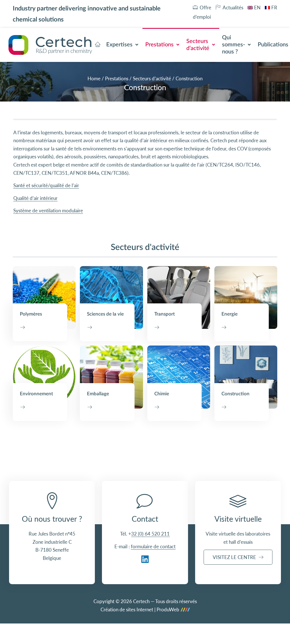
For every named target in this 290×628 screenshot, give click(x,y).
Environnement (36, 393)
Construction (235, 393)
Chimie (161, 393)
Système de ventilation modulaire (48, 210)
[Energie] (245, 297)
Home (94, 78)
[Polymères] (44, 297)
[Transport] (178, 297)
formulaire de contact (153, 546)
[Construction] (245, 377)
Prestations (116, 78)
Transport (164, 314)
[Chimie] (178, 377)
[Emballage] (111, 377)
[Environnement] (44, 377)
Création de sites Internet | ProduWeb (140, 609)
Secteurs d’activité (152, 78)
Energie (229, 314)
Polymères (31, 314)
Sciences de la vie (105, 314)
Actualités (233, 7)
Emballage (98, 393)
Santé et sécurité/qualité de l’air (46, 185)
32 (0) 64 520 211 (150, 534)
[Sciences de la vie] (111, 297)
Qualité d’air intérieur (35, 198)
